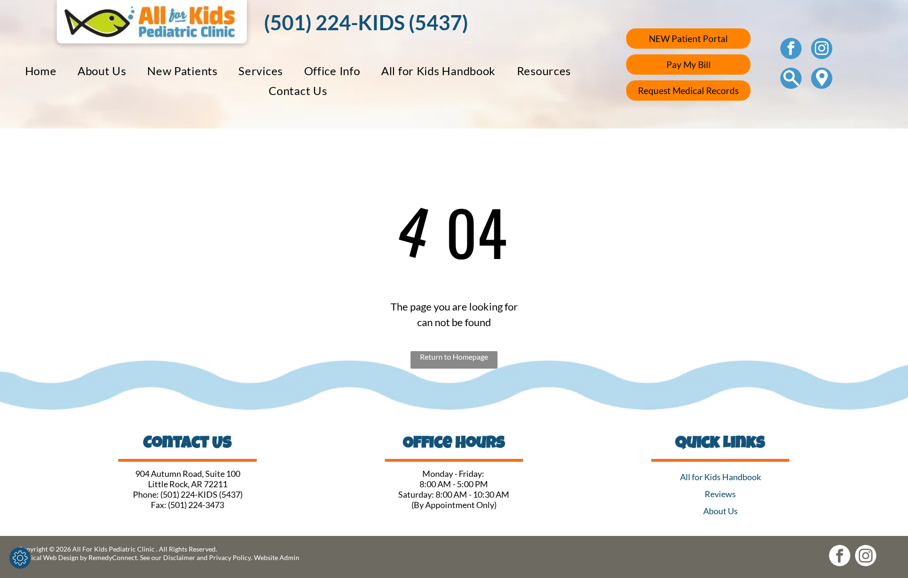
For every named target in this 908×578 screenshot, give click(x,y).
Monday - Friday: (454, 473)
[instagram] (821, 49)
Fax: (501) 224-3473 (187, 505)
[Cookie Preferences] (20, 558)
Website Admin (276, 557)
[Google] (821, 79)
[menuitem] (41, 70)
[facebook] (791, 49)
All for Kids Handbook (720, 477)
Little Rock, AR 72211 (187, 484)
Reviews (720, 494)
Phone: (146, 494)
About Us (720, 511)
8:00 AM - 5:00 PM (453, 484)
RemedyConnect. (113, 557)
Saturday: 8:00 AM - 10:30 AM (453, 494)
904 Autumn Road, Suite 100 (187, 473)
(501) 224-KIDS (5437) (201, 494)
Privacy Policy (230, 557)
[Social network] (791, 79)
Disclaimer (179, 557)
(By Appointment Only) (454, 505)
